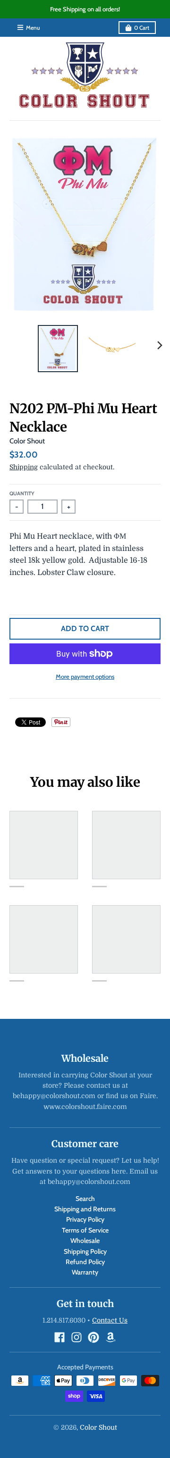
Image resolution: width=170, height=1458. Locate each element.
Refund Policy (85, 1262)
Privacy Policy (85, 1219)
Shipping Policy (85, 1251)
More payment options (85, 676)
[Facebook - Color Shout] (59, 1337)
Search (85, 1198)
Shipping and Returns (85, 1209)
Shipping (23, 467)
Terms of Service (85, 1230)
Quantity (21, 493)
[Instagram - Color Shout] (76, 1337)
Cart (141, 27)
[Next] (159, 345)
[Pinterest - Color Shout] (93, 1337)
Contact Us (110, 1320)
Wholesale (85, 1240)
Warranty (85, 1272)
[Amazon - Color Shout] (110, 1337)
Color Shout (27, 441)
